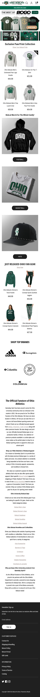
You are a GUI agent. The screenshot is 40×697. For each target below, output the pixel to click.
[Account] (31, 2)
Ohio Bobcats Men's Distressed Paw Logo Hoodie (10, 72)
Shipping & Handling (8, 644)
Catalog (4, 674)
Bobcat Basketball (19, 481)
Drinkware (20, 551)
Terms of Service (7, 670)
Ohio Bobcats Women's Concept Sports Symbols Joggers (29, 292)
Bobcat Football (23, 476)
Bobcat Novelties (20, 519)
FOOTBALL (20, 159)
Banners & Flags (20, 547)
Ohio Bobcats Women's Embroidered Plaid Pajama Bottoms (29, 326)
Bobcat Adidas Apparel (20, 523)
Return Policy (6, 648)
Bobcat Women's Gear (20, 511)
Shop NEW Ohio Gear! (20, 8)
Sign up (9, 627)
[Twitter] (3, 681)
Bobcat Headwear (20, 515)
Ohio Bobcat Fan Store (15, 692)
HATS (20, 256)
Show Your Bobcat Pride (20, 47)
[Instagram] (9, 681)
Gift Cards (5, 655)
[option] (20, 19)
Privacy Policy (6, 666)
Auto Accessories (20, 543)
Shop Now (20, 267)
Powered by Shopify (25, 692)
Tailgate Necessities (20, 560)
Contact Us (5, 641)
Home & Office (20, 556)
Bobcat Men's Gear (20, 507)
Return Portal (6, 652)
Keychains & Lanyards (20, 564)
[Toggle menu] (2, 3)
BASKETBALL (20, 208)
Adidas (10, 427)
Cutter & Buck (24, 427)
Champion (16, 427)
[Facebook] (6, 681)
